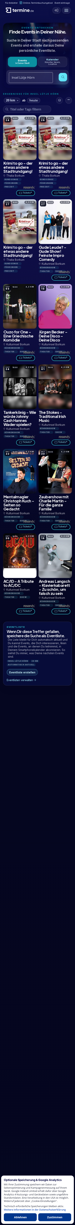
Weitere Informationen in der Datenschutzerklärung (35, 1209)
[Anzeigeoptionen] (59, 100)
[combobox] (26, 77)
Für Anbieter (11, 3)
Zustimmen (54, 1217)
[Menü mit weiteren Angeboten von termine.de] (66, 10)
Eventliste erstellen (22, 672)
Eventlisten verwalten (20, 680)
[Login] (56, 10)
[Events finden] (63, 77)
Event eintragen (63, 3)
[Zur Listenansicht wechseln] (68, 100)
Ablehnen (20, 1217)
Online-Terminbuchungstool (38, 3)
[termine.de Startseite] (21, 9)
